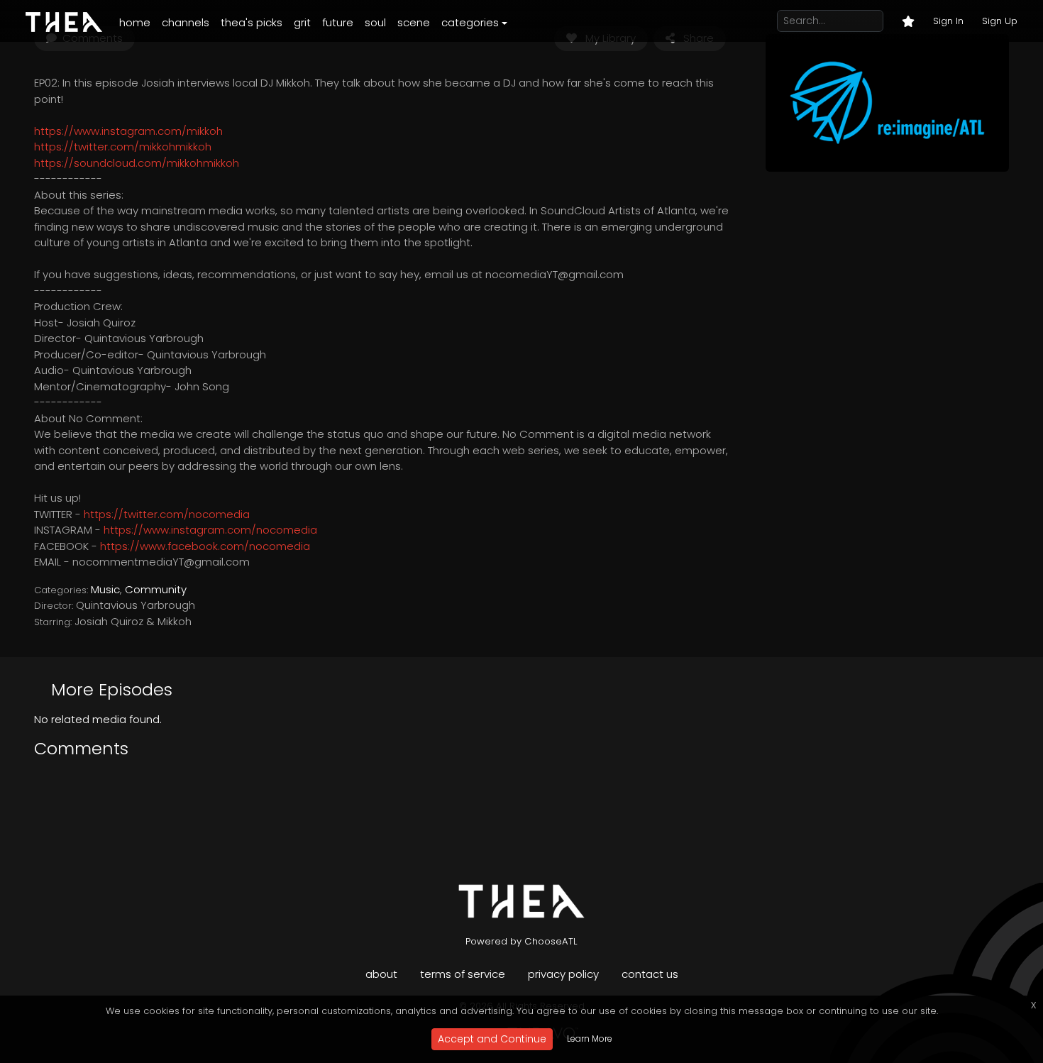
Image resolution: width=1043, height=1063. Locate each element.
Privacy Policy (563, 973)
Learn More (589, 1038)
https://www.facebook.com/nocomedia (205, 546)
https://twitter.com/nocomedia (167, 514)
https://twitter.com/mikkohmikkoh (122, 146)
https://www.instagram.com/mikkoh (128, 130)
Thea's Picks (251, 22)
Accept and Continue (492, 1039)
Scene (413, 22)
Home (134, 22)
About (381, 973)
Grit (302, 22)
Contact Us (650, 973)
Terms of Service (462, 973)
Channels (185, 22)
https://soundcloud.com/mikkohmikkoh (136, 162)
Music (105, 589)
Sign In (948, 21)
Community (156, 589)
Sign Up (999, 21)
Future (337, 22)
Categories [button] (470, 22)
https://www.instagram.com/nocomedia (210, 529)
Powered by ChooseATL (521, 941)
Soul (375, 22)
